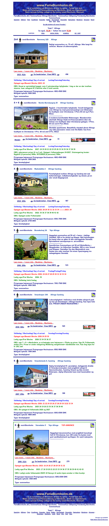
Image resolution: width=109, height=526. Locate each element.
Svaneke (42, 20)
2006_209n (21, 265)
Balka (48, 20)
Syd (54, 21)
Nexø (48, 512)
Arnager (86, 20)
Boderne (80, 20)
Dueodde (63, 20)
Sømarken (71, 20)
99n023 (17, 140)
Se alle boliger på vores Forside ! (54, 24)
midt (53, 514)
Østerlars (40, 514)
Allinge (23, 20)
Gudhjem (34, 20)
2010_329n (21, 201)
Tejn (28, 20)
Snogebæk (55, 20)
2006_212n (22, 462)
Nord (92, 20)
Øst (50, 21)
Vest (58, 21)
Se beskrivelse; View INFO (44, 74)
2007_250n (20, 394)
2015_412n (21, 75)
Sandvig (17, 20)
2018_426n (20, 327)
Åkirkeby (48, 514)
